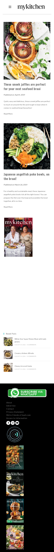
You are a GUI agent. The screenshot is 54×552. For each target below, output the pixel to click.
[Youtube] (17, 423)
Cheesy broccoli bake (24, 366)
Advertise (10, 405)
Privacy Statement (15, 412)
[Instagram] (13, 423)
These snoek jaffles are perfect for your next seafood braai (25, 86)
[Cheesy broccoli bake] (8, 367)
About (9, 402)
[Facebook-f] (8, 423)
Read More (8, 114)
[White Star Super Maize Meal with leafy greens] (8, 341)
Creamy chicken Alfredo (24, 353)
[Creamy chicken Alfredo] (8, 354)
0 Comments (31, 344)
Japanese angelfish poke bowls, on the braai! (27, 176)
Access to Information (16, 418)
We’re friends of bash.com (18, 415)
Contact (10, 409)
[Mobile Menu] (10, 7)
